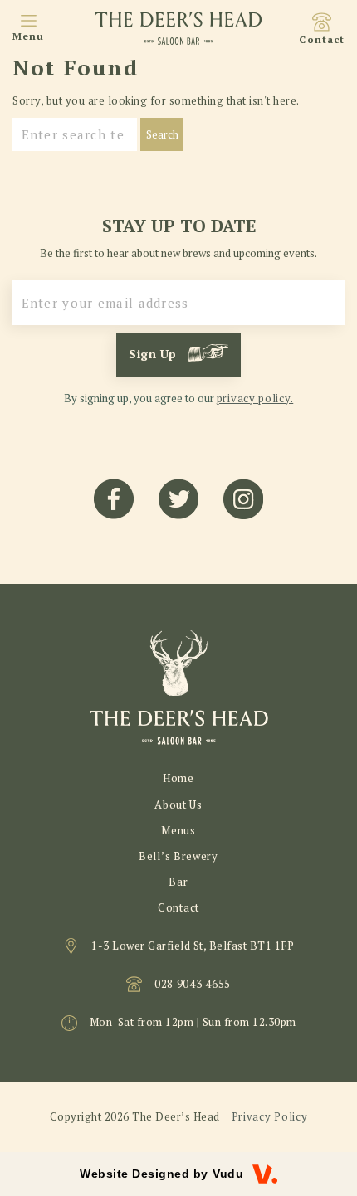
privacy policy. (255, 398)
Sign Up (153, 354)
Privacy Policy (270, 1116)
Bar (178, 881)
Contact (178, 907)
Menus (178, 830)
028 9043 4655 (192, 983)
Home (178, 778)
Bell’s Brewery (178, 855)
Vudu (228, 1173)
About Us (178, 804)
